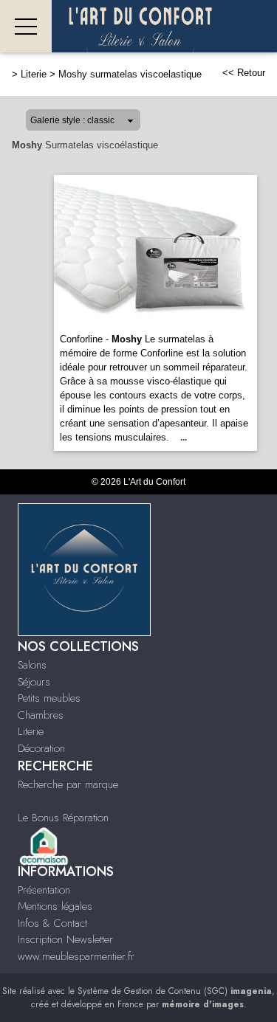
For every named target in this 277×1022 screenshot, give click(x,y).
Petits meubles (49, 698)
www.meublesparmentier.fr (76, 956)
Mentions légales (55, 906)
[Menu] (26, 26)
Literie (34, 74)
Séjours (34, 682)
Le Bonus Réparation (63, 817)
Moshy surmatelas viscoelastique (130, 74)
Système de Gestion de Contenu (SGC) (175, 991)
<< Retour (243, 72)
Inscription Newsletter (65, 939)
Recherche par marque (68, 784)
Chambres (41, 715)
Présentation (44, 890)
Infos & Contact (52, 923)
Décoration (41, 748)
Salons (32, 665)
